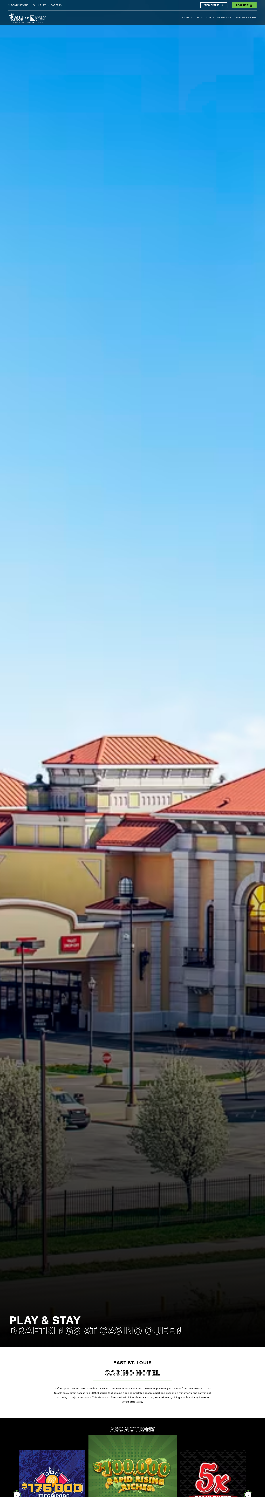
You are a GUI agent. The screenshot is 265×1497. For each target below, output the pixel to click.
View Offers (212, 5)
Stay (208, 17)
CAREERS (56, 5)
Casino (185, 17)
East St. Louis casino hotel (115, 1388)
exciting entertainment (158, 1397)
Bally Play (39, 5)
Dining (199, 17)
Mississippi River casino (111, 1397)
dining (176, 1397)
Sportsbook (224, 17)
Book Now (242, 5)
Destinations (19, 5)
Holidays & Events (246, 17)
